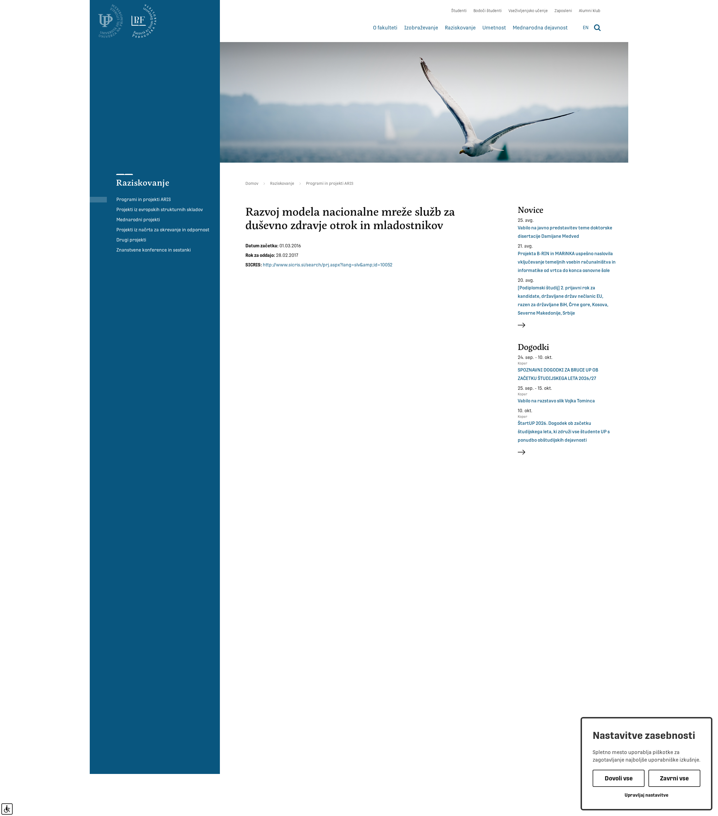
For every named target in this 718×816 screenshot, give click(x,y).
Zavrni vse (674, 778)
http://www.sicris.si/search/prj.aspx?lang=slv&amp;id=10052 (327, 265)
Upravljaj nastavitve (646, 795)
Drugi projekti (131, 240)
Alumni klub (589, 10)
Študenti (459, 10)
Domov (251, 183)
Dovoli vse (619, 778)
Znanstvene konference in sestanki (153, 250)
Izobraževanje (421, 28)
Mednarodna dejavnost (540, 28)
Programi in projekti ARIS (143, 199)
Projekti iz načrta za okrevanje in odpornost (162, 229)
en (585, 27)
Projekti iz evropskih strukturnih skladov (159, 209)
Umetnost (494, 28)
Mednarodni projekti (138, 219)
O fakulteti (385, 28)
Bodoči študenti (487, 10)
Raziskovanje (460, 28)
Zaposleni (563, 10)
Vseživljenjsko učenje (528, 10)
